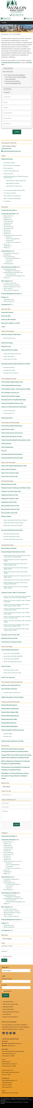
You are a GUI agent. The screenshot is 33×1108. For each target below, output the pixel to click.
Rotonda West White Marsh (9, 726)
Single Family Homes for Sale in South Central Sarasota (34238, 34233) (15, 583)
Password (4, 951)
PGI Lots (4, 450)
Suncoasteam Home (8, 1001)
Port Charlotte (7, 226)
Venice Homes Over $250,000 (11, 659)
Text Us (29, 18)
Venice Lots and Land (8, 677)
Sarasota (6, 232)
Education (6, 255)
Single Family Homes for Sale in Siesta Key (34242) (17, 579)
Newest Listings (6, 516)
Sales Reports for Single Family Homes (16, 180)
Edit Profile (3, 1100)
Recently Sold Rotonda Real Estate (12, 530)
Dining (7, 237)
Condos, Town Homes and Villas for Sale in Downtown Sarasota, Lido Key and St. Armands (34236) (17, 597)
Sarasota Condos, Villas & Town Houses (13, 592)
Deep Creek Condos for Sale (10, 473)
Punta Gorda (7, 228)
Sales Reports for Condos (12, 183)
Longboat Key (7, 223)
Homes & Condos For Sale (10, 285)
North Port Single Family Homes (11, 334)
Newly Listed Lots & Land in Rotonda (13, 525)
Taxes (7, 261)
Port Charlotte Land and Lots (10, 392)
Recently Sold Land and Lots (11, 373)
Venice (5, 244)
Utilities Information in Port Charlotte (12, 697)
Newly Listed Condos (9, 356)
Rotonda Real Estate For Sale (11, 286)
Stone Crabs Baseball (11, 238)
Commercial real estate (8, 210)
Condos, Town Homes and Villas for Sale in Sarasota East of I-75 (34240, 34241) (17, 617)
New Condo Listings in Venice (11, 670)
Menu (4, 22)
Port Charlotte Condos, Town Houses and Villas (15, 389)
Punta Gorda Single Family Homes (11, 425)
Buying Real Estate (8, 269)
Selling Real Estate (7, 159)
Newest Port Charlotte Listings (10, 396)
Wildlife (5, 247)
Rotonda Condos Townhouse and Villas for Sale (16, 488)
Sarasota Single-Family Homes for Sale (13, 552)
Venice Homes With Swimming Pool (13, 661)
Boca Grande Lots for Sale (9, 512)
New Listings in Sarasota (8, 548)
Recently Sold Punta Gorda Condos (12, 458)
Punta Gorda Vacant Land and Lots (12, 433)
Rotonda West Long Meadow (10, 708)
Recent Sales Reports (8, 1009)
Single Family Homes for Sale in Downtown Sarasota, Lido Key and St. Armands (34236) (17, 556)
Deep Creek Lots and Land (9, 476)
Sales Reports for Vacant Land (14, 186)
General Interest (6, 251)
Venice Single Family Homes (10, 649)
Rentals (3, 297)
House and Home (8, 256)
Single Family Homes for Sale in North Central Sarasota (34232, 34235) (15, 564)
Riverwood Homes (7, 418)
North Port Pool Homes (9, 338)
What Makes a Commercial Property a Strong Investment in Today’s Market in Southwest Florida (15, 776)
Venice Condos (6, 666)
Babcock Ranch (8, 216)
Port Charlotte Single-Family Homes (12, 382)
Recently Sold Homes (9, 367)
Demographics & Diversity (10, 253)
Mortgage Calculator (8, 1006)
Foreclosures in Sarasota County (11, 642)
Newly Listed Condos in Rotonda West (13, 522)
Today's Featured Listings (10, 290)
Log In (3, 326)
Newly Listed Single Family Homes (12, 353)
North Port (6, 224)
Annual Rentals (7, 1014)
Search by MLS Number (8, 319)
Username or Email (6, 946)
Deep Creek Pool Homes (8, 469)
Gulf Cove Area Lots (9, 413)
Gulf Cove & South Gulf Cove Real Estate (13, 407)
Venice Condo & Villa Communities (12, 672)
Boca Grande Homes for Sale (10, 505)
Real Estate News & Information (12, 272)
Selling (5, 277)
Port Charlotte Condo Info (9, 689)
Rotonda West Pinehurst (8, 723)
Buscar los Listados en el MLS (10, 323)
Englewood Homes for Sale (9, 495)
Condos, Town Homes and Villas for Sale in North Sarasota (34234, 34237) (16, 609)
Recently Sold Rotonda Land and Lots (13, 539)
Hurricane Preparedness (12, 258)
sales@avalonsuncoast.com (11, 62)
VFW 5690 (6, 245)
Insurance (8, 260)
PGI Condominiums (7, 447)
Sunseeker (9, 240)
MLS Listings (5, 281)
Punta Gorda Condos (7, 429)
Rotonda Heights (8, 733)
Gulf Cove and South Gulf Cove (10, 685)
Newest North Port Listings (9, 350)
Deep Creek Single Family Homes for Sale (14, 465)
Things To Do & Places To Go (11, 235)
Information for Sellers (9, 162)
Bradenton (6, 217)
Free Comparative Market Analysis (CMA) (14, 190)
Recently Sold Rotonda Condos (12, 536)
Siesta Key (6, 233)
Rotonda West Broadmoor (9, 705)
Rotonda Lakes (7, 736)
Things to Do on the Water (12, 242)
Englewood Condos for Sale (9, 498)
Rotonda (6, 230)
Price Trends (9, 274)
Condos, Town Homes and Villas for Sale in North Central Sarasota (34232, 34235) (16, 605)
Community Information (8, 213)
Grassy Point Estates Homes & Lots (12, 403)
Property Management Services (10, 293)
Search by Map (5, 316)
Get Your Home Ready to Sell (11, 171)
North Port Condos (7, 343)
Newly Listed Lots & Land (10, 359)
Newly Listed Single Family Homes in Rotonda (15, 520)
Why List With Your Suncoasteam (12, 195)
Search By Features (7, 312)
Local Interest (7, 221)
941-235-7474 (17, 15)
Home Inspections (8, 168)
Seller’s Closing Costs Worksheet (12, 198)
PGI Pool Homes (6, 443)
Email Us (6, 18)
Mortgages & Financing (12, 270)
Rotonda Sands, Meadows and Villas (12, 741)
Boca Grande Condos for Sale (10, 509)
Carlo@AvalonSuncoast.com (12, 151)
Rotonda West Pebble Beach (10, 715)
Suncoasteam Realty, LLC (17, 1102)
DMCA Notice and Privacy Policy (10, 1092)
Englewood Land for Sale (9, 502)
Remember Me (7, 956)
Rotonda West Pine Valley (9, 719)
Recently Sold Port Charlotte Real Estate (13, 399)
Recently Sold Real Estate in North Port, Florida (15, 363)
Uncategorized (5, 304)
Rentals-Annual (8, 299)
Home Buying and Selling (9, 267)
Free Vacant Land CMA (10, 193)
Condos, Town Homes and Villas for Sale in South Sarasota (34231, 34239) (16, 629)
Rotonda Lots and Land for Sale (11, 491)
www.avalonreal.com (7, 1087)
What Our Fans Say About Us (10, 1016)
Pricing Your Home (8, 173)
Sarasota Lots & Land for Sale (10, 634)
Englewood (6, 219)
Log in (30, 1099)
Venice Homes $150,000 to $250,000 (13, 656)
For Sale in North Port (9, 283)
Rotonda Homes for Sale (8, 484)
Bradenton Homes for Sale (9, 638)
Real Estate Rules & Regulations (14, 275)
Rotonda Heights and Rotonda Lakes (12, 730)
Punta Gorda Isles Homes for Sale (11, 436)
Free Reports (7, 201)
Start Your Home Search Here (10, 1004)
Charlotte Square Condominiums (12, 692)
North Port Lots (6, 346)
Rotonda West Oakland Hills (9, 712)
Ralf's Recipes (7, 263)
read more (21, 1029)
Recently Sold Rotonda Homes (11, 533)
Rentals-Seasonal (8, 301)
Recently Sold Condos (9, 370)
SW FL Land (7, 288)
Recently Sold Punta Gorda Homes (12, 454)
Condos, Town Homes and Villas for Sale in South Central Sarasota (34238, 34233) (16, 625)
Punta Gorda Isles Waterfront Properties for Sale (15, 440)
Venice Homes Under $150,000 (12, 653)
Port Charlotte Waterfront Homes (11, 385)
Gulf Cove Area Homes (9, 410)
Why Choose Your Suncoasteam (12, 165)
